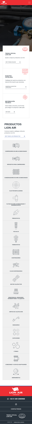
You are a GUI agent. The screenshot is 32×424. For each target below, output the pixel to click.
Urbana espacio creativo (19, 422)
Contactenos (16, 409)
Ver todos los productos (12, 136)
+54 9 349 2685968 (17, 399)
